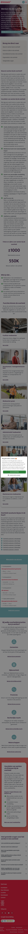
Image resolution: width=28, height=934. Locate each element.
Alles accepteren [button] (14, 472)
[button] (14, 475)
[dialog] (14, 467)
